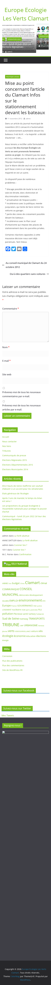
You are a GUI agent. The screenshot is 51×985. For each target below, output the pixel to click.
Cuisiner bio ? (20, 541)
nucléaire (16, 606)
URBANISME (31, 622)
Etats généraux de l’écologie (15, 490)
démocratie (24, 592)
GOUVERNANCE (25, 602)
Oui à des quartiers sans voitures (27, 270)
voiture (34, 628)
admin (28, 46)
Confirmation (25, 551)
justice (39, 603)
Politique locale (12, 73)
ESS (43, 598)
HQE (35, 603)
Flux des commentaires (13, 662)
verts (11, 628)
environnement (30, 597)
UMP (21, 622)
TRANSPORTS (37, 615)
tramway (24, 615)
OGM (23, 606)
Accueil (5, 433)
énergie (5, 637)
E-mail (6, 357)
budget (16, 580)
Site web (6, 371)
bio (10, 580)
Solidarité (40, 611)
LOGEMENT (6, 606)
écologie (7, 632)
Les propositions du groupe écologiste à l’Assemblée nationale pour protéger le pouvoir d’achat (24, 505)
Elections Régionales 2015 (14, 457)
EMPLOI (13, 597)
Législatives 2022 (17, 36)
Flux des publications (12, 657)
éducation (31, 633)
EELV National (19, 560)
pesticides (34, 607)
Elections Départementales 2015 (17, 461)
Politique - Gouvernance (37, 36)
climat (43, 580)
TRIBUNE (10, 621)
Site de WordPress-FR (12, 667)
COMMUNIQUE (10, 586)
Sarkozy (32, 610)
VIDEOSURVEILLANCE (23, 628)
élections (41, 632)
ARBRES (5, 580)
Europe (6, 602)
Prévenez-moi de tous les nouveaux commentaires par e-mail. (21, 391)
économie (20, 632)
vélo (40, 627)
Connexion (7, 653)
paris (28, 606)
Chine (22, 580)
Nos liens (6, 443)
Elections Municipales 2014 (15, 466)
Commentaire (10, 305)
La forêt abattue (21, 532)
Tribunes (6, 447)
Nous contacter (9, 438)
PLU (40, 606)
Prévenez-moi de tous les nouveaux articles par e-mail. (21, 404)
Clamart (32, 579)
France (14, 602)
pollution (7, 610)
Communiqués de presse (14, 452)
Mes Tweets (8, 715)
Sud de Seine (10, 615)
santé (25, 610)
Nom (5, 344)
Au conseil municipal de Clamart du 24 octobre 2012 (26, 261)
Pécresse (18, 610)
